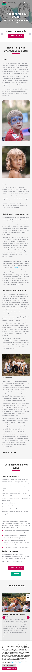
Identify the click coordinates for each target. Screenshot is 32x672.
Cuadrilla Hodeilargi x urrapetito (14, 614)
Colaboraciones (7, 595)
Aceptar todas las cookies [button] (9, 668)
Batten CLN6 (17, 268)
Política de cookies (16, 662)
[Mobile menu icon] (28, 2)
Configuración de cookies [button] (9, 665)
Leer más (5, 637)
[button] (2, 34)
